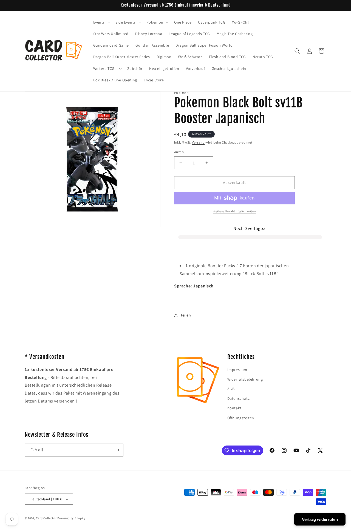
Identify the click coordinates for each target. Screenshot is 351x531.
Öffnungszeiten (240, 417)
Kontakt (234, 408)
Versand (198, 142)
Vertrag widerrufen (320, 519)
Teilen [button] (185, 315)
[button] (101, 22)
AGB (231, 388)
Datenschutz (238, 398)
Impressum (237, 369)
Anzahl (179, 152)
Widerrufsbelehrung (245, 379)
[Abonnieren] (117, 450)
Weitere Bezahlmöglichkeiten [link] (234, 211)
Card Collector (46, 518)
